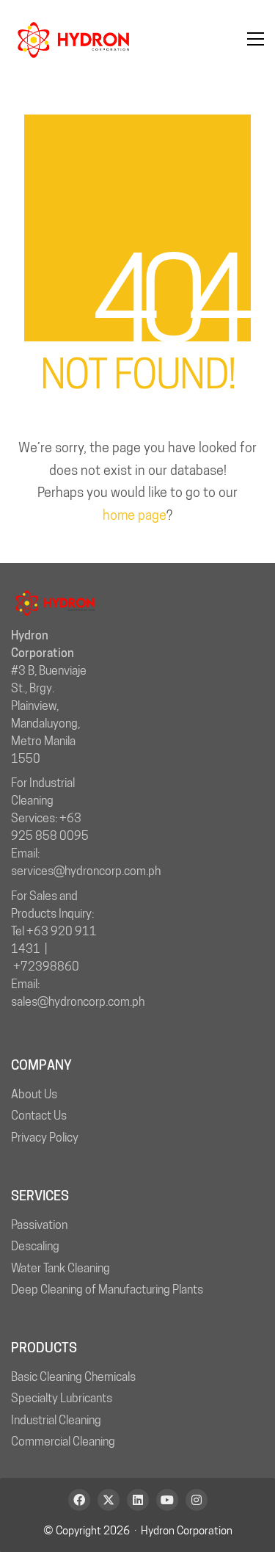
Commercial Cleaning (63, 1441)
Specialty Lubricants (61, 1398)
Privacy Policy (44, 1138)
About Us (34, 1094)
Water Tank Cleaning (60, 1268)
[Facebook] (79, 1500)
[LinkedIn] (138, 1500)
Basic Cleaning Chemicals (73, 1377)
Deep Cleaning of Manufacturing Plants (107, 1290)
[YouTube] (167, 1500)
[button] (255, 39)
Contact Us (39, 1116)
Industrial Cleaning (56, 1420)
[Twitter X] (109, 1500)
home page (134, 515)
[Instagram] (197, 1500)
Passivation (39, 1225)
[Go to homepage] (73, 39)
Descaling (35, 1246)
